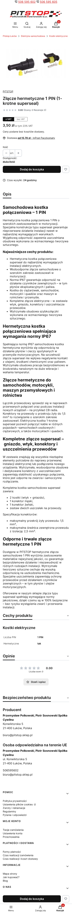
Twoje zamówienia (13, 829)
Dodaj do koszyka (32, 169)
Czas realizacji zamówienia (18, 855)
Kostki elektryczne (58, 36)
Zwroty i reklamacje (14, 807)
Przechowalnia (11, 836)
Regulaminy (9, 811)
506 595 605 (48, 2)
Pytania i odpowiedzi (15, 814)
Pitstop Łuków (10, 36)
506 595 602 (27, 2)
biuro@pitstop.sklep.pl (18, 735)
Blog (5, 880)
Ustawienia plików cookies (18, 804)
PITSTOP (8, 91)
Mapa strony (10, 873)
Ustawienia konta (12, 833)
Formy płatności (12, 851)
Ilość (5, 147)
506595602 (11, 770)
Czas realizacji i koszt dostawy (20, 858)
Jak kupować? (11, 877)
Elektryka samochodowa (33, 36)
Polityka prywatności (15, 800)
